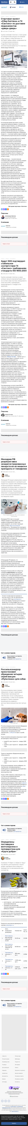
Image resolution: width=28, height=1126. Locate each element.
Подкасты (17, 1061)
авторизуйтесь (17, 659)
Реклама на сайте (19, 1079)
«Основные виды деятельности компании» (14, 1092)
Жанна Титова (11, 356)
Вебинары (17, 1058)
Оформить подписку (20, 1070)
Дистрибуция (12, 16)
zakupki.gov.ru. (10, 925)
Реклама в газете (19, 1076)
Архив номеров (19, 1073)
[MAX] (4, 209)
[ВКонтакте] (6, 209)
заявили (24, 783)
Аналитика (4, 1073)
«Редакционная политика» (14, 1093)
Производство (5, 1061)
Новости (7, 16)
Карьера (4, 1070)
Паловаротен (9, 952)
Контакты (17, 1081)
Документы (5, 1076)
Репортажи (18, 1056)
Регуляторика (5, 1058)
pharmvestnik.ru (15, 1111)
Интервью (17, 1064)
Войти (22, 2)
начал (23, 786)
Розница (4, 1064)
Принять (14, 1123)
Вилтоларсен (9, 936)
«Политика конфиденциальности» (14, 1091)
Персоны (4, 213)
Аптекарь (4, 1081)
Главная (2, 16)
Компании (5, 222)
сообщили (12, 732)
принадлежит (17, 599)
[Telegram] (2, 209)
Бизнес (4, 1079)
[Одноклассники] (8, 209)
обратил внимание (14, 525)
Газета (16, 1067)
